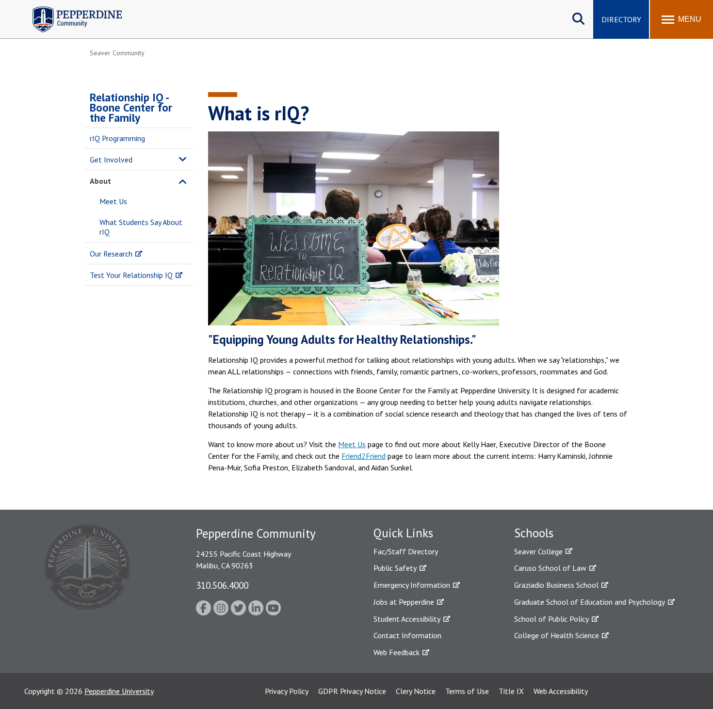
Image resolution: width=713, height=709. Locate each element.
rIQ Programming (117, 138)
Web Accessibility (561, 691)
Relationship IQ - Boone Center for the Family (131, 107)
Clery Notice (416, 691)
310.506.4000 (222, 585)
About (100, 181)
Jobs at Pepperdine (403, 602)
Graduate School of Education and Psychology (589, 602)
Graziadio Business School (556, 585)
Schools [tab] (533, 533)
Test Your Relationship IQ (131, 275)
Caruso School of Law (550, 568)
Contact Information (407, 635)
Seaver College (538, 551)
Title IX (511, 691)
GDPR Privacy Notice (352, 691)
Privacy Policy (286, 691)
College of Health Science (556, 635)
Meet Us (113, 201)
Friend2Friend (363, 456)
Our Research (111, 253)
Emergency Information (411, 585)
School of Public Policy (551, 619)
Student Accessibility (406, 619)
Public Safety (395, 568)
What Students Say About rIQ (140, 227)
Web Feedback (396, 652)
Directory (621, 19)
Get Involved (111, 159)
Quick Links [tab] (403, 533)
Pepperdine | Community (70, 9)
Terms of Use (467, 691)
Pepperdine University (119, 691)
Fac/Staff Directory (405, 551)
